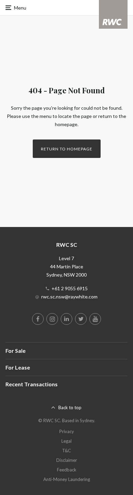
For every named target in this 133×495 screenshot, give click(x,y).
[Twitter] (81, 319)
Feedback (66, 469)
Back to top (70, 407)
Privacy (66, 431)
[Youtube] (95, 319)
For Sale (15, 350)
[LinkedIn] (66, 319)
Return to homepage (66, 148)
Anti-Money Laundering (66, 479)
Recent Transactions (31, 384)
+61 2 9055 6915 (69, 288)
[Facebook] (38, 319)
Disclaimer (66, 460)
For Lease (17, 367)
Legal (66, 441)
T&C (66, 450)
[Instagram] (52, 319)
